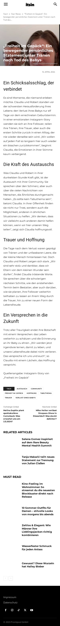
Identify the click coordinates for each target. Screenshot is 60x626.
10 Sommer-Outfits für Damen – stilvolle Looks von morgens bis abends (38, 511)
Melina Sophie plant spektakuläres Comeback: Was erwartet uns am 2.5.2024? (13, 416)
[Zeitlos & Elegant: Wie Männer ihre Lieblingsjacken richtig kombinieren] (11, 529)
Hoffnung (32, 393)
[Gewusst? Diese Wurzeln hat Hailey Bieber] (11, 567)
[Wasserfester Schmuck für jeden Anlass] (11, 550)
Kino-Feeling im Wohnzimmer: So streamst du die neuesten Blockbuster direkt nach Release (38, 490)
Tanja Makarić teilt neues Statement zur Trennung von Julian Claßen (38, 460)
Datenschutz (10, 602)
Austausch (22, 389)
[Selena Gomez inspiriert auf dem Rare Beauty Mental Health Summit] (11, 443)
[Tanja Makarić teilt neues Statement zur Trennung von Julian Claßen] (11, 460)
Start (5, 13)
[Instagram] (12, 610)
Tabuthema (46, 393)
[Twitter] (25, 610)
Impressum (9, 597)
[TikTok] (18, 610)
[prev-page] (5, 578)
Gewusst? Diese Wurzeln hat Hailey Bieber (38, 565)
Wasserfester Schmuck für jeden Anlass (37, 547)
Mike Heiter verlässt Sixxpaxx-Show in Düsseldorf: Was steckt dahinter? (45, 414)
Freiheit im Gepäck (14, 393)
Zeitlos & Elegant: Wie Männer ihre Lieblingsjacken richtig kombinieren (37, 530)
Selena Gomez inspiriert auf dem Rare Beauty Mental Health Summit (37, 442)
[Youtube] (31, 610)
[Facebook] (5, 610)
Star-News (16, 13)
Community (36, 389)
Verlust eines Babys (26, 398)
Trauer (8, 398)
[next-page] (11, 578)
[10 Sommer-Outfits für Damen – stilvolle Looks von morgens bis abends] (11, 511)
